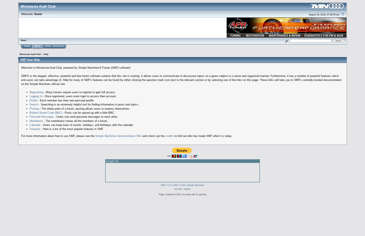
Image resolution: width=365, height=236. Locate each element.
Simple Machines (195, 185)
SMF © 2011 (179, 185)
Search (34, 104)
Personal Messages (42, 116)
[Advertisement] (182, 172)
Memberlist (36, 121)
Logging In (36, 96)
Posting (34, 108)
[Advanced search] (286, 41)
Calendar (35, 125)
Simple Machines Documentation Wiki (118, 136)
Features (35, 129)
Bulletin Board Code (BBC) (46, 112)
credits (169, 136)
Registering (36, 92)
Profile (33, 100)
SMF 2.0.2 (166, 185)
